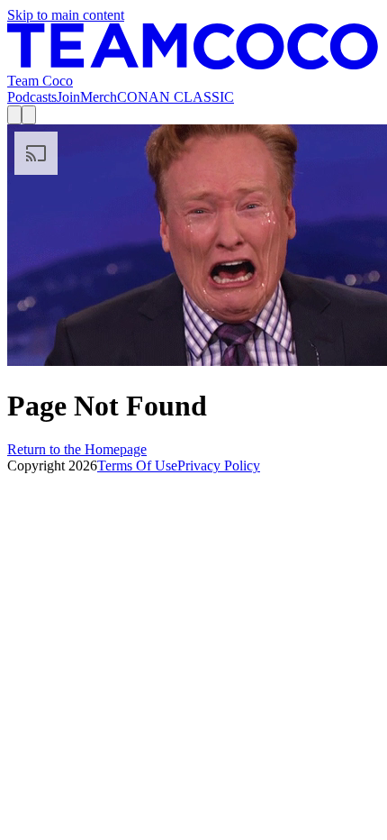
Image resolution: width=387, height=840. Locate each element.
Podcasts (32, 97)
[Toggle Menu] (29, 114)
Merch (98, 97)
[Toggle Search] (14, 114)
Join (68, 97)
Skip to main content (65, 15)
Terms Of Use (137, 465)
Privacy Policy (218, 465)
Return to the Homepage (77, 449)
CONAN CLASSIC (175, 97)
